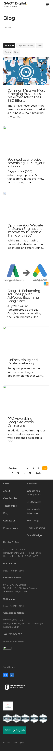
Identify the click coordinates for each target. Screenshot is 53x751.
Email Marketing (36, 528)
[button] (47, 4)
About (6, 491)
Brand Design (34, 535)
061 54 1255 (9, 599)
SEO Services (34, 502)
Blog (5, 513)
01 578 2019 (9, 563)
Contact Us (9, 520)
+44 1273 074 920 (12, 634)
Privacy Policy (10, 528)
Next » (38, 473)
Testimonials (10, 505)
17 (30, 473)
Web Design (33, 520)
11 (12, 473)
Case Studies (10, 498)
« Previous (12, 468)
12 (18, 473)
